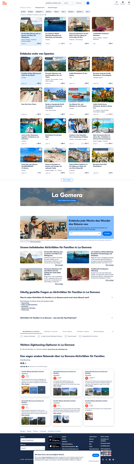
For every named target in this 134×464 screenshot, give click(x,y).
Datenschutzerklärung (67, 444)
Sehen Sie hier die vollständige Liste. (57, 349)
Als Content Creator (105, 443)
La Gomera (43, 431)
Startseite (22, 431)
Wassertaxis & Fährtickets (28, 308)
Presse (90, 446)
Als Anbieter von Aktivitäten (105, 440)
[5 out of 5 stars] (35, 373)
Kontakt (64, 439)
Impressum (64, 441)
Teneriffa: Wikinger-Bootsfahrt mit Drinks (32, 371)
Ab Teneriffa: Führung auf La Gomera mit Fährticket (64, 372)
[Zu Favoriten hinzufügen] (40, 18)
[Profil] (129, 2)
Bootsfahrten (24, 306)
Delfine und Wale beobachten (29, 304)
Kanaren (35, 431)
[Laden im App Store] (54, 446)
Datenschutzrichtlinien (35, 241)
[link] (31, 31)
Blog (90, 444)
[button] (31, 31)
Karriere (91, 441)
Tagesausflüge (25, 303)
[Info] (45, 14)
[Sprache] (123, 2)
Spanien (29, 431)
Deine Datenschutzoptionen (69, 446)
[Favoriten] (116, 2)
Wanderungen (25, 309)
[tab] (31, 331)
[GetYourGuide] (4, 3)
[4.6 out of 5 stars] (24, 366)
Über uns (91, 439)
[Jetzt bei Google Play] (54, 440)
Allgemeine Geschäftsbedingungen (70, 449)
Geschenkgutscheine (94, 449)
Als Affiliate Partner (105, 445)
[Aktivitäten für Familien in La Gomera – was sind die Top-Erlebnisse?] (112, 318)
